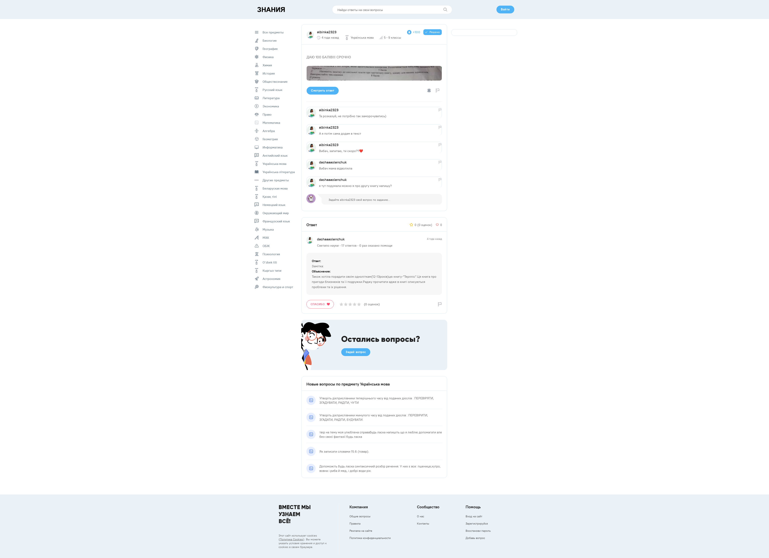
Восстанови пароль (478, 531)
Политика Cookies (291, 539)
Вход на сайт (474, 516)
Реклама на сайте (360, 531)
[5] (359, 304)
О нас (420, 516)
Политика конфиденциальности (370, 538)
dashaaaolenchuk (333, 162)
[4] (354, 304)
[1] (341, 304)
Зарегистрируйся (477, 523)
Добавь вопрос (475, 538)
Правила (354, 523)
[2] (346, 304)
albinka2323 (326, 32)
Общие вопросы (359, 516)
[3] (350, 304)
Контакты (423, 523)
